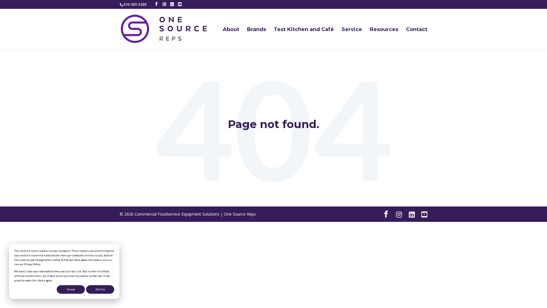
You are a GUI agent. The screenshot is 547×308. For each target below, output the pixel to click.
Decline (100, 289)
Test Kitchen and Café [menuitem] (304, 30)
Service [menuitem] (352, 30)
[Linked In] (172, 4)
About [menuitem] (231, 30)
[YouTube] (179, 4)
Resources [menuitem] (384, 30)
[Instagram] (164, 4)
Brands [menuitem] (256, 30)
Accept (71, 289)
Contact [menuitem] (416, 30)
